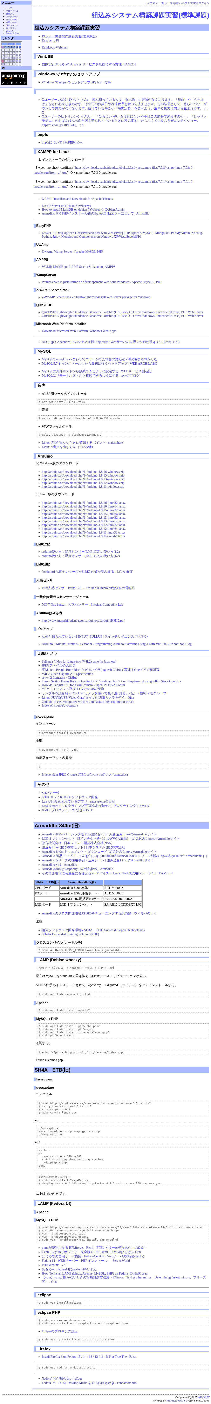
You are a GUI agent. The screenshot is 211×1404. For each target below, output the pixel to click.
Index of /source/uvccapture (60, 705)
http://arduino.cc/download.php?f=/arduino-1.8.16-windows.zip (83, 471)
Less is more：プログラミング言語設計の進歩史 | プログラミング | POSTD (95, 806)
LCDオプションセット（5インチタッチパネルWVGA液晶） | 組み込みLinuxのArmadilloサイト (111, 838)
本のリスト (11, 28)
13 (14, 55)
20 (14, 58)
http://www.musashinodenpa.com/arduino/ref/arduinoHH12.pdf (83, 620)
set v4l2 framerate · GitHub (59, 677)
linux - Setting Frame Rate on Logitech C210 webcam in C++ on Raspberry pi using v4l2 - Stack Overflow (112, 681)
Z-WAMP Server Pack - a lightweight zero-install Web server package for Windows (96, 297)
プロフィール (12, 11)
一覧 (161, 3)
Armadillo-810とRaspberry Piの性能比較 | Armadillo (77, 869)
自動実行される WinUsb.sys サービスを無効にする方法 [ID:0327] (89, 64)
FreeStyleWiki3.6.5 (177, 1400)
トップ (148, 3)
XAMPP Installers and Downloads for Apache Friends (77, 198)
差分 (155, 3)
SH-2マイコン (12, 25)
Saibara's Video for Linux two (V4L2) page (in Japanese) (79, 661)
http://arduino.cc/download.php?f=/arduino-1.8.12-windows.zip (83, 483)
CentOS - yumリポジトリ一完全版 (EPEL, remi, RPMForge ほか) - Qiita (92, 1252)
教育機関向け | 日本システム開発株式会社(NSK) (77, 843)
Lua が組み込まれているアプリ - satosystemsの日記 (78, 801)
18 (8, 58)
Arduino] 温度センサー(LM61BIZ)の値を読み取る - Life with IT (88, 571)
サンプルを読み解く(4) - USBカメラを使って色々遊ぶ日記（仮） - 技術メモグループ (104, 693)
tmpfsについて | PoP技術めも (62, 142)
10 (6, 55)
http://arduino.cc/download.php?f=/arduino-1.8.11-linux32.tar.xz (83, 532)
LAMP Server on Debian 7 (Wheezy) (66, 206)
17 (6, 58)
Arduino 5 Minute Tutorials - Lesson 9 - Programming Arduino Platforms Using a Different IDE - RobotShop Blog (117, 644)
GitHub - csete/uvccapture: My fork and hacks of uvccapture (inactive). (88, 701)
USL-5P (9, 31)
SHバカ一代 (50, 792)
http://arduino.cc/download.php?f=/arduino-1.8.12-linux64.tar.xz (83, 528)
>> (19, 44)
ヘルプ (183, 3)
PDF (190, 3)
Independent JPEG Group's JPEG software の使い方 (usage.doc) (85, 774)
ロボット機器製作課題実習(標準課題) (69, 36)
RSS (195, 3)
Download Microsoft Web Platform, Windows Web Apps (79, 331)
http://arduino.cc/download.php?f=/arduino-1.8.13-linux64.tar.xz (83, 521)
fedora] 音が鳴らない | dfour (62, 1378)
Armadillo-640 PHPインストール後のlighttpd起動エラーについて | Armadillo (95, 213)
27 (14, 61)
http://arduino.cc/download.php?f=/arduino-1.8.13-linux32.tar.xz (83, 517)
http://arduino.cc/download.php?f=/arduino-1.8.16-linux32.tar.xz (83, 502)
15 (20, 55)
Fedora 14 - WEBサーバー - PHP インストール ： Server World (86, 1260)
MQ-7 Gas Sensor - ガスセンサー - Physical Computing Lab (82, 604)
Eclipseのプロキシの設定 (60, 1331)
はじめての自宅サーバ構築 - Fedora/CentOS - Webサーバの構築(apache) (93, 1256)
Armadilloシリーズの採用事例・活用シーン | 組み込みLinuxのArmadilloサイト (98, 860)
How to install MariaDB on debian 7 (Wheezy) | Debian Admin (83, 209)
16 (3, 58)
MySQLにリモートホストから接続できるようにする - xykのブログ (90, 375)
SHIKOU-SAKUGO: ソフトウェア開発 (70, 797)
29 (20, 61)
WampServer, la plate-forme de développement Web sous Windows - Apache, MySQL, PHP (102, 282)
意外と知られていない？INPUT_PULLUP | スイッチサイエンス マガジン (95, 636)
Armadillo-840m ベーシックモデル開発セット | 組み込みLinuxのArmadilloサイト (99, 834)
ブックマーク (12, 16)
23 (3, 61)
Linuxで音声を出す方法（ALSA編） (68, 447)
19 (11, 58)
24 (6, 61)
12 (11, 55)
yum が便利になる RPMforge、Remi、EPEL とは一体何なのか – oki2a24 (93, 1247)
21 (17, 58)
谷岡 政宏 (203, 1397)
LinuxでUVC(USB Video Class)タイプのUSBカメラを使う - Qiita (88, 697)
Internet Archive (12, 33)
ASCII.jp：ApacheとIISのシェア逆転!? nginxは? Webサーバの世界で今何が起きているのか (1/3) (110, 342)
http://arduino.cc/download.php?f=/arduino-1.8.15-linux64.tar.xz (83, 514)
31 (6, 64)
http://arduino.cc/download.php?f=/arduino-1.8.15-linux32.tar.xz (83, 510)
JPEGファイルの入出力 (59, 665)
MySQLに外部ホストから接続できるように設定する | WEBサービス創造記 (96, 371)
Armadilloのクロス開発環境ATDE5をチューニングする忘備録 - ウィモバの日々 (99, 913)
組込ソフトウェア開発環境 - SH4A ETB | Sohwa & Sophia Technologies (93, 930)
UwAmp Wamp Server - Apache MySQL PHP (72, 251)
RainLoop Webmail (54, 47)
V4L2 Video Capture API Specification (67, 674)
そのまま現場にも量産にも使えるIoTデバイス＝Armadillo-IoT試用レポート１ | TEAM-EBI (107, 873)
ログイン (204, 3)
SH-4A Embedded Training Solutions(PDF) (70, 934)
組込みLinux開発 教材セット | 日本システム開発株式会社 (83, 847)
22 (20, 58)
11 (8, 55)
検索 (176, 3)
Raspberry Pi (50, 40)
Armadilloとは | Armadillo (59, 864)
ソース (169, 3)
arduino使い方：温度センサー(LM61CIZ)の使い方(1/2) (81, 551)
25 (8, 61)
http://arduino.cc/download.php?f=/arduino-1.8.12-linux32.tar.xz (83, 525)
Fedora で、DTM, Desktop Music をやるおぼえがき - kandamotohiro (89, 1383)
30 (3, 64)
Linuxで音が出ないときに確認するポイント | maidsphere (82, 442)
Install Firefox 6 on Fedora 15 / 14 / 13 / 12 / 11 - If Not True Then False (89, 1356)
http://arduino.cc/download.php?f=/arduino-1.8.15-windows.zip (83, 475)
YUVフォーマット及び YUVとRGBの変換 (73, 689)
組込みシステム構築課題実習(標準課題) (150, 15)
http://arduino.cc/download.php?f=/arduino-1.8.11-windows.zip (83, 486)
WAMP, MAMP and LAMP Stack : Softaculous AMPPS (79, 266)
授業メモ (10, 14)
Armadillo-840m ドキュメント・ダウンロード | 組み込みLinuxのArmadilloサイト (99, 851)
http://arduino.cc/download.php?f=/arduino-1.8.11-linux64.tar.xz (83, 536)
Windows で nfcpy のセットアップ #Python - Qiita (76, 82)
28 (17, 61)
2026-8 (11, 44)
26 (11, 61)
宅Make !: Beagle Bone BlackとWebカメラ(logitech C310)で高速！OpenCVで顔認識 (100, 669)
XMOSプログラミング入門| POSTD (67, 810)
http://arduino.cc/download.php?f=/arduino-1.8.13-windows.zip (83, 479)
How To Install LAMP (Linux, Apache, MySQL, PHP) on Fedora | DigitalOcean (95, 1273)
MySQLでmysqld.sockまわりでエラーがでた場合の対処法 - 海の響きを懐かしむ (99, 359)
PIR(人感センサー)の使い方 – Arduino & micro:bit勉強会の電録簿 (88, 588)
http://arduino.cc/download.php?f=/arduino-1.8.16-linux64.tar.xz (83, 506)
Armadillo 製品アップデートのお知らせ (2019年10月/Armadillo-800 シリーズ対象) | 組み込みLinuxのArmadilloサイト (125, 856)
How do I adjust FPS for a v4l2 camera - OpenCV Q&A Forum (83, 685)
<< (4, 44)
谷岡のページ (12, 19)
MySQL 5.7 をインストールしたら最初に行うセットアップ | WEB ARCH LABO (99, 363)
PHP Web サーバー (55, 1265)
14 (17, 55)
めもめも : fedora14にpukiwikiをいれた (69, 1269)
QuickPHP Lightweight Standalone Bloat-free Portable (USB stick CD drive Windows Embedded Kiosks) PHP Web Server (122, 312)
